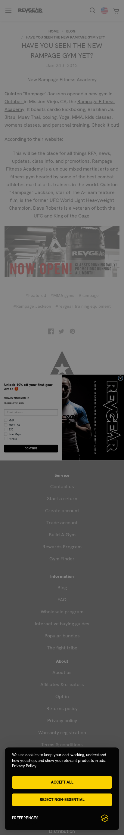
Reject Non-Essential (62, 799)
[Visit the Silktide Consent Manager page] (105, 818)
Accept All (62, 782)
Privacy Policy (24, 766)
